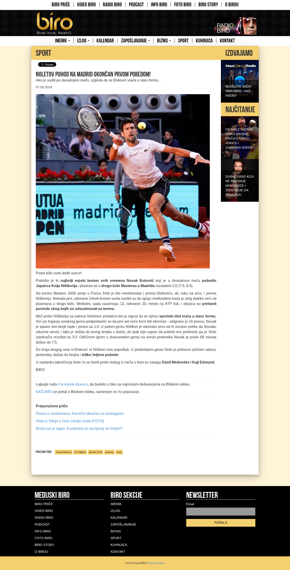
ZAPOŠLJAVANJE (134, 40)
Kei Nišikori (80, 452)
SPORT (183, 40)
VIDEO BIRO (86, 4)
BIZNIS (163, 40)
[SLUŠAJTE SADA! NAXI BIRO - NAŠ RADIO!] (240, 81)
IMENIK (61, 40)
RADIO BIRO (112, 4)
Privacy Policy (156, 563)
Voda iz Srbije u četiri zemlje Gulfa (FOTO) (70, 421)
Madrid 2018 (95, 452)
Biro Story (208, 4)
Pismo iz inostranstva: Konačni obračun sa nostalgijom (79, 413)
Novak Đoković (63, 452)
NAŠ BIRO (44, 392)
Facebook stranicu (73, 384)
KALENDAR (105, 40)
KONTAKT (227, 40)
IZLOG (82, 40)
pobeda (109, 452)
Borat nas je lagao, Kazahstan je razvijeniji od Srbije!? (79, 428)
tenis (119, 452)
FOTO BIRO (182, 4)
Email (190, 504)
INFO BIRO (159, 4)
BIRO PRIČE (61, 4)
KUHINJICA (204, 40)
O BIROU (232, 4)
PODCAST (136, 4)
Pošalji (220, 522)
